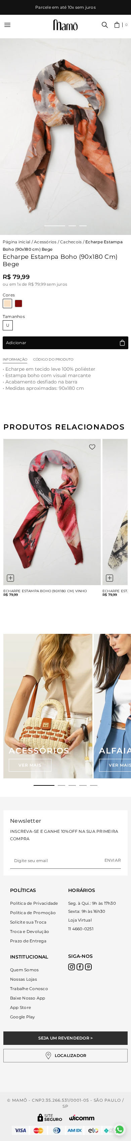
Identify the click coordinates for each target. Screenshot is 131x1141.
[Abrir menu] (7, 25)
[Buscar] (105, 25)
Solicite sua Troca (28, 922)
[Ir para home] (65, 25)
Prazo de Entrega (28, 940)
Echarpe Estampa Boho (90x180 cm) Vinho (45, 591)
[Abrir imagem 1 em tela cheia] (65, 136)
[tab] (44, 785)
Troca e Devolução (29, 931)
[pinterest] (88, 967)
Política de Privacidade (34, 903)
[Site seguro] (50, 1117)
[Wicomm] (81, 1117)
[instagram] (71, 967)
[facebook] (80, 967)
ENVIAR (112, 860)
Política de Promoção (33, 912)
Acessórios (45, 241)
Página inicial (16, 241)
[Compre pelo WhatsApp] (120, 1130)
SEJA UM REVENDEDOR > (65, 1038)
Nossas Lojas (23, 979)
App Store (20, 1007)
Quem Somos (24, 969)
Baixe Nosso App (27, 998)
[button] (121, 25)
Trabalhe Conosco (29, 988)
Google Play (22, 1016)
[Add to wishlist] (92, 447)
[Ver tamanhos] (10, 578)
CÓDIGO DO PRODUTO (53, 359)
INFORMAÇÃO (15, 359)
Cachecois (71, 241)
